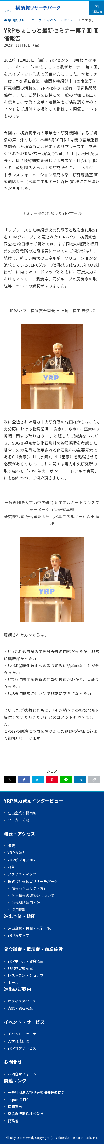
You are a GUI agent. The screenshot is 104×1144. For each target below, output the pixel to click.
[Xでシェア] (10, 779)
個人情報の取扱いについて (33, 895)
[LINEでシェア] (66, 779)
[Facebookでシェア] (24, 779)
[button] (94, 779)
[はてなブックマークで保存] (38, 779)
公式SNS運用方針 (26, 902)
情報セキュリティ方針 (29, 888)
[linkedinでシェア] (80, 779)
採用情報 (19, 909)
